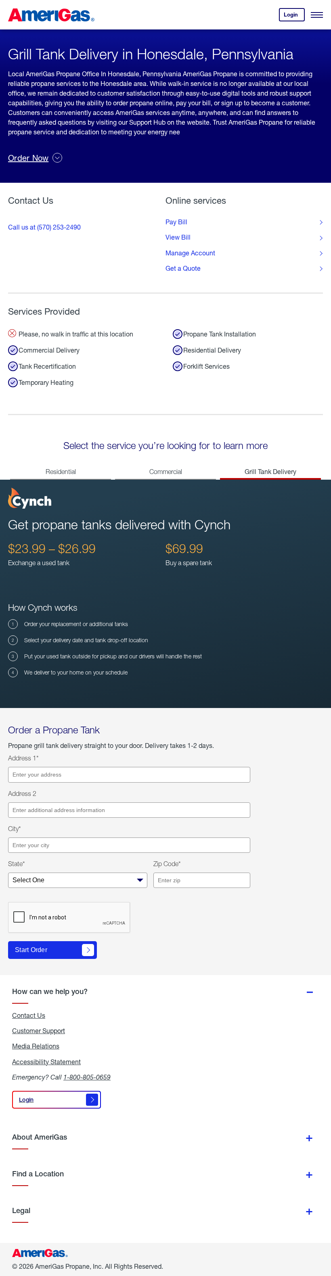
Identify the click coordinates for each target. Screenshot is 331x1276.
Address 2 (22, 793)
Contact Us (28, 1015)
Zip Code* (167, 863)
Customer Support (38, 1030)
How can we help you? (50, 991)
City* (14, 828)
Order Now (28, 158)
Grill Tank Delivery (270, 471)
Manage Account (190, 253)
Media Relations (35, 1046)
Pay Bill (176, 222)
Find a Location (38, 1173)
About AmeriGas (39, 1137)
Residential (61, 471)
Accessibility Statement (46, 1061)
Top (322, 1230)
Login (294, 16)
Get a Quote (183, 268)
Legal (21, 1210)
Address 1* (23, 758)
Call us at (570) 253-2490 (44, 227)
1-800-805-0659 (87, 1077)
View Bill (178, 237)
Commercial (165, 471)
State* (16, 863)
